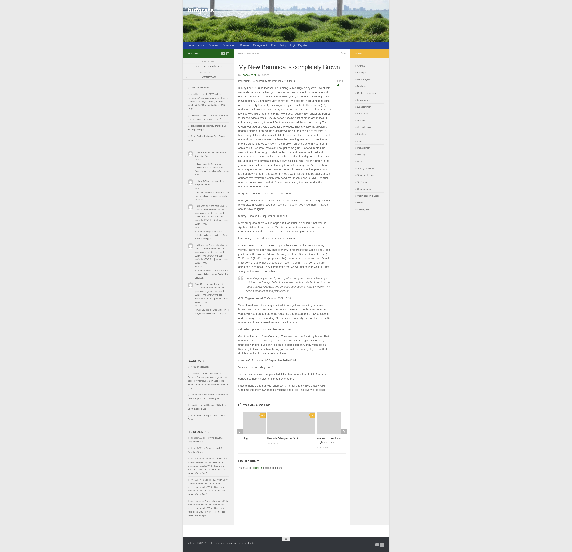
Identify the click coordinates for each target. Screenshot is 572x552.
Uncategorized (364, 189)
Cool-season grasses (367, 93)
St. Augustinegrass (366, 175)
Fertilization (362, 113)
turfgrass (201, 10)
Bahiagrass (362, 72)
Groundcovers (364, 127)
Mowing (361, 154)
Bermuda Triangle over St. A (283, 438)
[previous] (240, 431)
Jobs (359, 141)
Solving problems (365, 168)
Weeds (360, 202)
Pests (360, 161)
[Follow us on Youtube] (223, 53)
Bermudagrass (248, 53)
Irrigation (361, 134)
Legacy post (249, 75)
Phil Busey (200, 206)
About (201, 45)
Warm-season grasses (368, 195)
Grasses (244, 45)
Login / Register (298, 45)
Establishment (364, 106)
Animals (361, 65)
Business (213, 45)
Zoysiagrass (363, 209)
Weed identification (199, 87)
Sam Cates (200, 284)
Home (191, 45)
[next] (344, 431)
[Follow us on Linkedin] (227, 53)
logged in (257, 468)
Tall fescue (362, 182)
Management (260, 45)
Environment (229, 45)
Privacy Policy (278, 45)
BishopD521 (201, 152)
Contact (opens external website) (242, 543)
